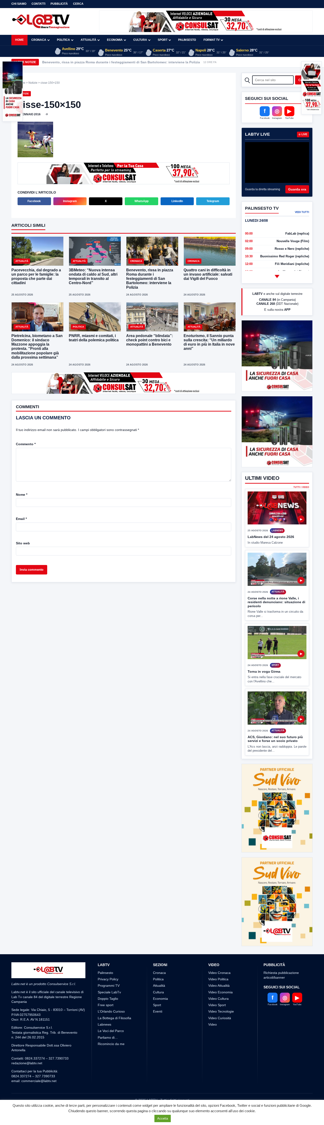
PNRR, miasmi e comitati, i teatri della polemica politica (94, 338)
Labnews (104, 1024)
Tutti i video (301, 487)
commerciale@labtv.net (38, 1081)
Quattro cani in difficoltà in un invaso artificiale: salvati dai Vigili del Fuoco (208, 274)
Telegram (213, 201)
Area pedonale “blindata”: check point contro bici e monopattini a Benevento (149, 340)
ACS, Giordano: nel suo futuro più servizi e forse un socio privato (275, 739)
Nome (21, 494)
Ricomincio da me (111, 1044)
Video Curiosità (219, 1018)
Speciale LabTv (109, 992)
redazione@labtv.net (26, 1063)
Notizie (32, 82)
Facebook (34, 201)
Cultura (140, 40)
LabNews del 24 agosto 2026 (271, 537)
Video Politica (218, 979)
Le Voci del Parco (111, 1031)
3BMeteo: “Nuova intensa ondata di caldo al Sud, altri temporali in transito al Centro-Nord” (93, 276)
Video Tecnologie (221, 1011)
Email (21, 519)
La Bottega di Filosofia (114, 1018)
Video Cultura (218, 998)
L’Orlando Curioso (111, 1011)
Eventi (157, 1011)
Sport (162, 40)
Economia (115, 40)
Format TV (212, 40)
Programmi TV (109, 985)
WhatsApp (141, 201)
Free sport (105, 1005)
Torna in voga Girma (264, 671)
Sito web (23, 543)
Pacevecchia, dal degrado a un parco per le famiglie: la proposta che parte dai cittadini (36, 276)
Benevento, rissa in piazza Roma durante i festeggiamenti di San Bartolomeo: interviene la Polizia (121, 62)
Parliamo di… (108, 1037)
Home (19, 40)
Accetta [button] (162, 1118)
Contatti (38, 3)
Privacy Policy (108, 979)
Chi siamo (18, 3)
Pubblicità (59, 3)
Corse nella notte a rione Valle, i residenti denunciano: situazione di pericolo (276, 602)
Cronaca (38, 40)
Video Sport (217, 1005)
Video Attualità (219, 985)
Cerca (78, 3)
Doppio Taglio (108, 998)
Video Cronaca (219, 973)
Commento (26, 444)
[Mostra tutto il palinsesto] (277, 276)
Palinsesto (187, 40)
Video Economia (220, 992)
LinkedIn (177, 201)
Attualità (88, 40)
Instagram (70, 201)
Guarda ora (297, 189)
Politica (63, 40)
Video (212, 1024)
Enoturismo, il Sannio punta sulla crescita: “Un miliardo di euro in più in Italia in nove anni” (209, 342)
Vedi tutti (302, 212)
